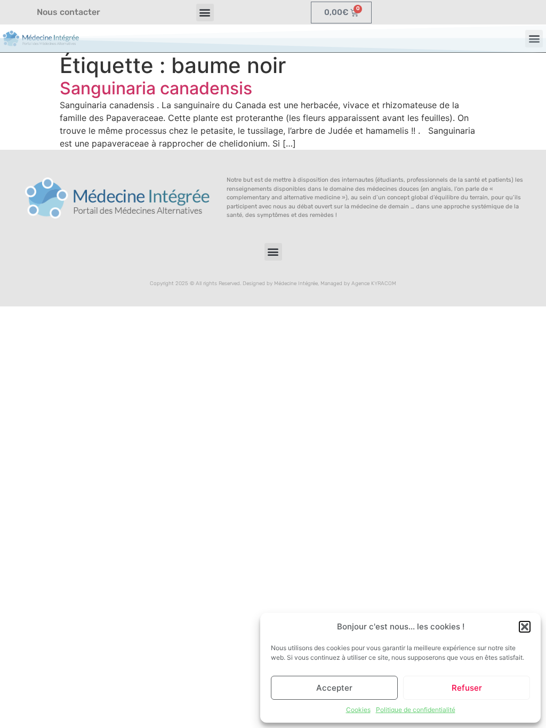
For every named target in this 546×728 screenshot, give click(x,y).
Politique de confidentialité (415, 710)
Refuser (467, 688)
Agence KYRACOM (373, 283)
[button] (524, 626)
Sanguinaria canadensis (156, 88)
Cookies (358, 710)
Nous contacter (68, 12)
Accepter (334, 688)
